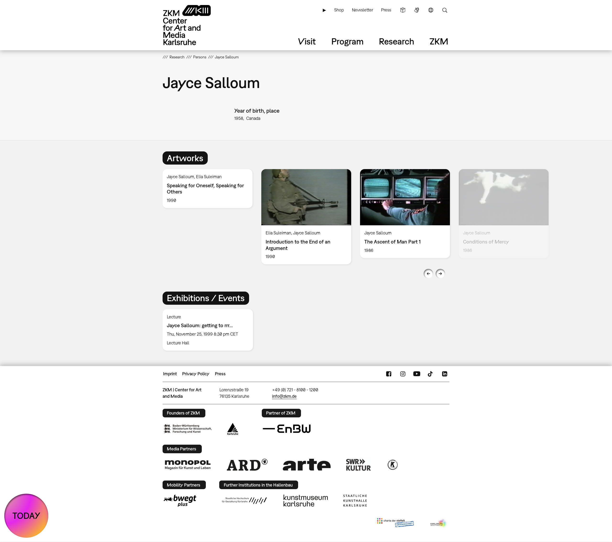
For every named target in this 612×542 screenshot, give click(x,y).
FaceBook (388, 374)
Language (431, 10)
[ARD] (247, 465)
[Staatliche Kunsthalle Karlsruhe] (355, 501)
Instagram (403, 374)
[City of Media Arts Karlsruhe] (438, 524)
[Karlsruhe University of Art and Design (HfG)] (244, 500)
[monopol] (188, 464)
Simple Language (403, 10)
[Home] (194, 25)
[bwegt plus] (180, 501)
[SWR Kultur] (358, 465)
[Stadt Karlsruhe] (233, 429)
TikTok (431, 374)
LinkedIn (444, 374)
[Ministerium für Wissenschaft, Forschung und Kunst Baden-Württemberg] (188, 428)
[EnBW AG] (287, 429)
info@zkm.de (284, 396)
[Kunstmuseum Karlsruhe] (306, 501)
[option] (207, 188)
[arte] (307, 464)
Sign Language (416, 10)
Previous (428, 273)
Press (386, 9)
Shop (339, 9)
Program (347, 41)
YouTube (416, 374)
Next (440, 273)
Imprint (170, 373)
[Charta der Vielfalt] (395, 524)
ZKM (439, 41)
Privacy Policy (195, 373)
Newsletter (362, 9)
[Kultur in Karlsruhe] (392, 465)
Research (396, 41)
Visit (307, 41)
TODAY (26, 515)
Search (444, 10)
